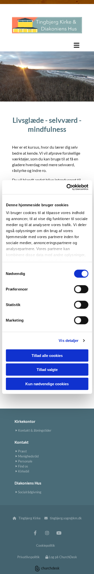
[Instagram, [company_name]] (47, 533)
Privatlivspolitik (28, 557)
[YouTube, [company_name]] (58, 533)
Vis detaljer (68, 340)
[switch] (81, 289)
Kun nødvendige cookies (47, 383)
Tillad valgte (47, 369)
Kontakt (22, 442)
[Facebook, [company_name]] (35, 533)
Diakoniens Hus (28, 483)
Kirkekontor (25, 421)
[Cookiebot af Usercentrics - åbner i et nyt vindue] (67, 187)
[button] (47, 45)
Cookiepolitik (45, 545)
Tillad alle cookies (47, 355)
